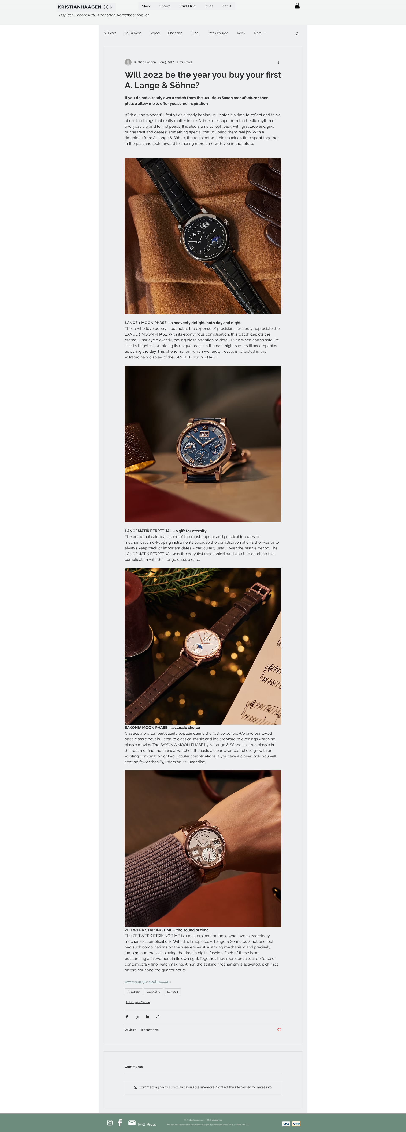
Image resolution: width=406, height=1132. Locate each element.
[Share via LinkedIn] (147, 1017)
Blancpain (175, 33)
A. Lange (134, 991)
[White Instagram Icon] (110, 1122)
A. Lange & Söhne (138, 1002)
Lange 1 (172, 991)
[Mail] (132, 1123)
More (258, 33)
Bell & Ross (133, 33)
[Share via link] (158, 1017)
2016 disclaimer (214, 1120)
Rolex (241, 33)
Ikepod (155, 33)
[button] (297, 5)
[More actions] (278, 62)
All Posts (110, 33)
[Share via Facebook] (127, 1017)
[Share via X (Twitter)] (137, 1017)
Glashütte (153, 991)
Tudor (195, 33)
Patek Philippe (218, 33)
